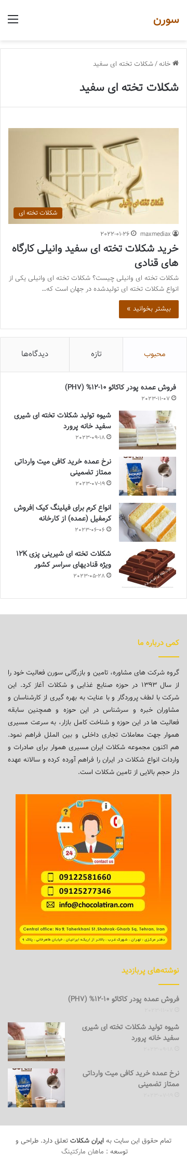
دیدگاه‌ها (34, 354)
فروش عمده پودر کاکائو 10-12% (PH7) (120, 387)
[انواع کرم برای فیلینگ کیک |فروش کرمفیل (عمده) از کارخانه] (147, 522)
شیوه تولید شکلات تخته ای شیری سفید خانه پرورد (62, 421)
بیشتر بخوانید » (149, 309)
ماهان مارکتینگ (82, 1152)
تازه (96, 354)
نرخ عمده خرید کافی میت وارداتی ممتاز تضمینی (63, 467)
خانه (165, 64)
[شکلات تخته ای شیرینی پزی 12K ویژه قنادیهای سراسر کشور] (147, 568)
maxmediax (155, 234)
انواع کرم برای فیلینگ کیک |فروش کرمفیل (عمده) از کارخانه (62, 513)
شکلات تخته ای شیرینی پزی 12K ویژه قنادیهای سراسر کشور (63, 559)
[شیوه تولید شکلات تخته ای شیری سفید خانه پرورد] (147, 430)
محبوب (155, 354)
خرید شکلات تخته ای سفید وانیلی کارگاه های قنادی (95, 256)
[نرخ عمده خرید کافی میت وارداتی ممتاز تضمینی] (147, 476)
